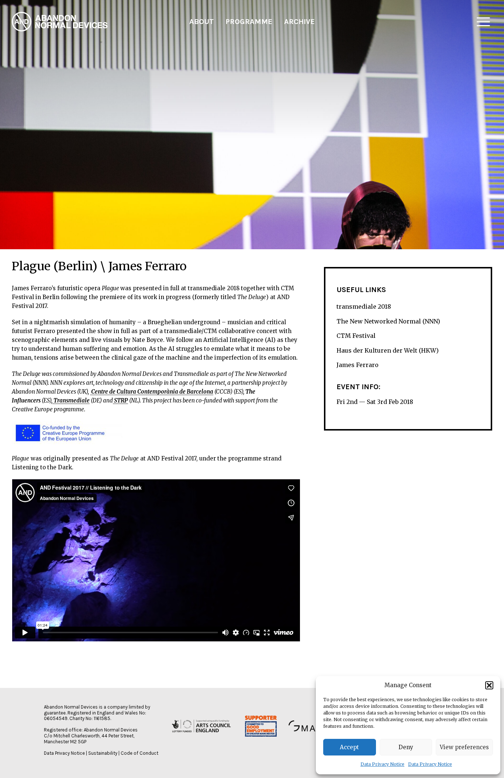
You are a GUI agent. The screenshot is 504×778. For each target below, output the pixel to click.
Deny (405, 747)
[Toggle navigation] (483, 22)
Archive (299, 21)
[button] (489, 685)
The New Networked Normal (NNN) (388, 321)
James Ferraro (357, 365)
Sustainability (102, 753)
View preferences (464, 747)
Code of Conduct (139, 753)
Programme (248, 21)
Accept (349, 747)
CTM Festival (356, 335)
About (201, 21)
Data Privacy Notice (382, 764)
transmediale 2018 (363, 306)
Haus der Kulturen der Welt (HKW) (387, 350)
